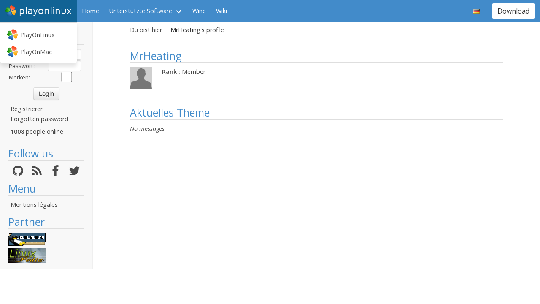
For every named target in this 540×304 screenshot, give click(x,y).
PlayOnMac (36, 52)
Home (90, 11)
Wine (199, 11)
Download (513, 11)
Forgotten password (39, 119)
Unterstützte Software (140, 11)
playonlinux (45, 10)
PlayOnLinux (37, 35)
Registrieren (27, 109)
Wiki (221, 11)
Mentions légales (34, 205)
